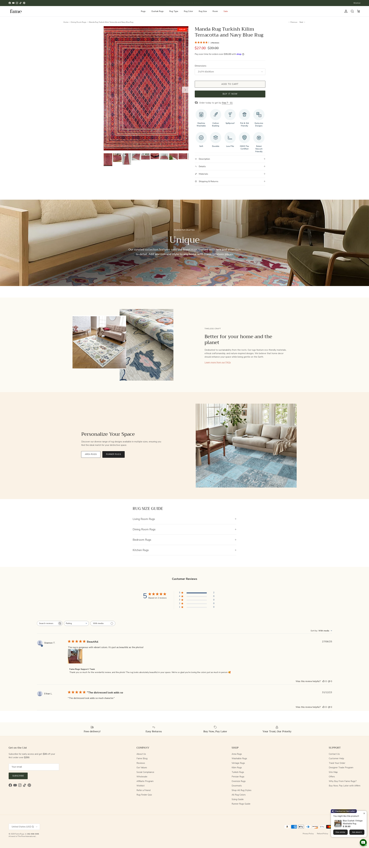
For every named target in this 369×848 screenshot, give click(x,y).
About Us (141, 754)
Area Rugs (237, 754)
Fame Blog (142, 758)
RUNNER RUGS (113, 454)
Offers (332, 776)
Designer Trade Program (341, 767)
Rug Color (188, 11)
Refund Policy (322, 833)
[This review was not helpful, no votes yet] (329, 681)
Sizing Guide (238, 799)
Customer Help (336, 758)
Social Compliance (145, 772)
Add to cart (230, 84)
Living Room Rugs (144, 519)
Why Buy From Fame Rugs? (343, 781)
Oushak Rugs (157, 11)
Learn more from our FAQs (218, 362)
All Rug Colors (239, 794)
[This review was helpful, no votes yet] (324, 681)
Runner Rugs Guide (241, 803)
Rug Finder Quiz (144, 794)
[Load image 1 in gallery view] (146, 88)
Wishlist (356, 3)
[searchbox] (47, 623)
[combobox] (76, 623)
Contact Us (334, 754)
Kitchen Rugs (141, 550)
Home (65, 22)
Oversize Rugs (239, 781)
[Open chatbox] (363, 842)
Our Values (142, 767)
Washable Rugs (239, 758)
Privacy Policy (308, 833)
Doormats (237, 785)
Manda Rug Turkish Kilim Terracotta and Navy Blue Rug (111, 22)
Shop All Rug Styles (241, 790)
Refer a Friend (143, 790)
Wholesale (142, 776)
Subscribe (18, 776)
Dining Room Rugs (78, 22)
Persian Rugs (238, 776)
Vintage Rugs (238, 763)
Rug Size (203, 11)
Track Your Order (337, 763)
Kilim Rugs (237, 767)
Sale (226, 11)
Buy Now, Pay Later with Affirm (344, 785)
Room (215, 11)
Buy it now (230, 93)
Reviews (141, 763)
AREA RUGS (91, 454)
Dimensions (200, 65)
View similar (340, 832)
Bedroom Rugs (142, 540)
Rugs (143, 11)
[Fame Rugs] (16, 11)
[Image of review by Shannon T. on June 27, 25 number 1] (75, 656)
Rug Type (173, 11)
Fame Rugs (19, 834)
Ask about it (357, 832)
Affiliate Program (145, 781)
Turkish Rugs (238, 772)
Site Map (333, 772)
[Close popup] (364, 813)
